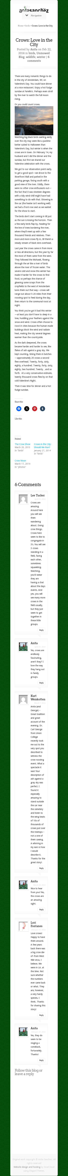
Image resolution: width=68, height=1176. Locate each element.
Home (20, 25)
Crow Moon (20, 460)
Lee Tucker (38, 495)
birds (27, 25)
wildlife (30, 57)
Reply (41, 630)
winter (41, 57)
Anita (33, 49)
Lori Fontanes (36, 924)
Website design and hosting (27, 1167)
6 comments (38, 59)
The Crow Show (22, 444)
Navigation (36, 15)
